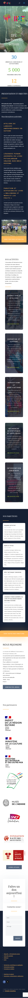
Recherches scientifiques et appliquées (13, 965)
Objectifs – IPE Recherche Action (12, 954)
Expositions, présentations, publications (13, 976)
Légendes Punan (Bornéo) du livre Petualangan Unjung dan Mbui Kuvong (13, 158)
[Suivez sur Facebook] (4, 981)
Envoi (17, 938)
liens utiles (14, 867)
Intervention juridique (9, 967)
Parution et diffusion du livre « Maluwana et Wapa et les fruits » (13, 193)
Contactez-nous (12, 687)
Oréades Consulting (10, 991)
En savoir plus (13, 323)
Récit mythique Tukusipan (12, 572)
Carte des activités (8, 956)
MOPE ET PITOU (9, 545)
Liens (5, 959)
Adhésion (6, 958)
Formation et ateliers (9, 969)
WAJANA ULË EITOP (10, 525)
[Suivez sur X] (7, 981)
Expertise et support (9, 974)
